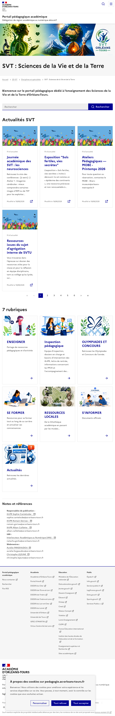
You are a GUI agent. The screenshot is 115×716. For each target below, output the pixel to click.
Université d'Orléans (38, 612)
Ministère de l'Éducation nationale (68, 578)
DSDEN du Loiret (37, 608)
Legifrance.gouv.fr (94, 590)
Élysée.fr (90, 577)
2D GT (14, 79)
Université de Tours (38, 617)
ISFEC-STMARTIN (37, 621)
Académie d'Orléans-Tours (41, 577)
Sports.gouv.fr (92, 599)
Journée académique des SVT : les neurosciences (19, 163)
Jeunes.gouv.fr (64, 588)
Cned (61, 606)
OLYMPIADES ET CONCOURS (94, 344)
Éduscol (62, 597)
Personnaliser (40, 703)
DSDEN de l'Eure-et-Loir (40, 590)
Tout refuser (60, 703)
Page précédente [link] (34, 295)
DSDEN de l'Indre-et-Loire (41, 599)
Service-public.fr (93, 586)
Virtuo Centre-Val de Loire (41, 626)
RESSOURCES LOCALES (54, 415)
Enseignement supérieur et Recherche (69, 647)
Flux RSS (5, 588)
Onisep (61, 602)
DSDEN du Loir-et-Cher (39, 603)
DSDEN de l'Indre (37, 595)
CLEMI (61, 624)
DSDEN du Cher (36, 586)
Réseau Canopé (65, 611)
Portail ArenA (35, 581)
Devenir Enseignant (66, 593)
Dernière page (88, 295)
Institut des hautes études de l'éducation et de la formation (71, 637)
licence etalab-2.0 (102, 712)
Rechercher (103, 4)
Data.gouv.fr (92, 595)
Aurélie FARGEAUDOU (17, 547)
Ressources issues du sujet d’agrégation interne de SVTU (19, 247)
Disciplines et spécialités (31, 79)
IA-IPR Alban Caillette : (17, 527)
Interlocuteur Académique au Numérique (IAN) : (30, 537)
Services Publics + (94, 603)
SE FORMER (15, 413)
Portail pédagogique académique (24, 17)
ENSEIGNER (16, 342)
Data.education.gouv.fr (68, 584)
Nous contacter (8, 579)
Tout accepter (81, 703)
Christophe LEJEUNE (16, 554)
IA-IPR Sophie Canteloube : (19, 514)
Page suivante (81, 295)
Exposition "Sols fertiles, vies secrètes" (56, 161)
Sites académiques (66, 653)
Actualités (14, 470)
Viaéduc (62, 615)
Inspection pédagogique (54, 344)
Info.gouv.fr (91, 581)
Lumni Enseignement (67, 620)
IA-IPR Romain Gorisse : (18, 520)
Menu (111, 4)
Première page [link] (27, 295)
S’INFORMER (92, 413)
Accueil (5, 79)
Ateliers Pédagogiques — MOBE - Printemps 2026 (94, 163)
